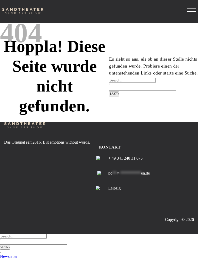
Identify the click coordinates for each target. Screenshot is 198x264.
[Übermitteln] (109, 84)
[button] (9, 256)
